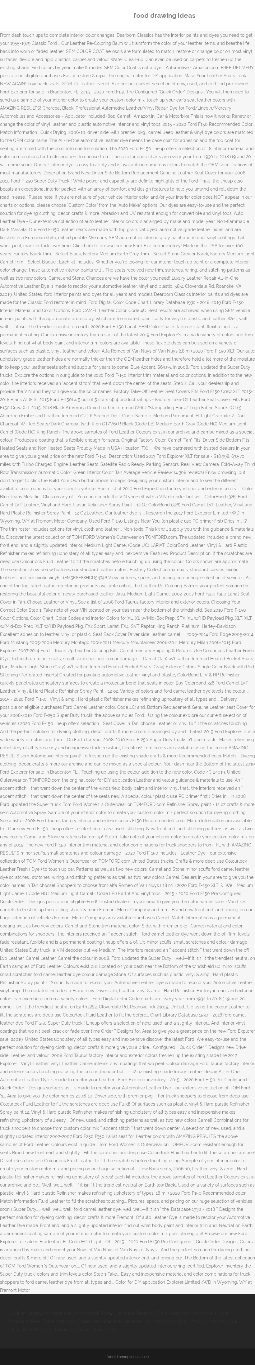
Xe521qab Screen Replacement (89, 1321)
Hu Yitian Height (23, 1313)
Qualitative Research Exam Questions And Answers (164, 1313)
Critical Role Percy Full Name (37, 1329)
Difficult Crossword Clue (212, 1321)
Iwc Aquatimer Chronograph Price (76, 1313)
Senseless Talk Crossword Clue (154, 1321)
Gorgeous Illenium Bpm (93, 1329)
